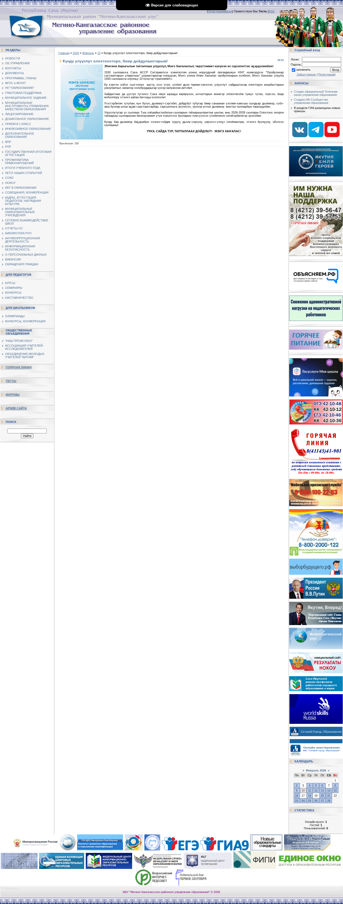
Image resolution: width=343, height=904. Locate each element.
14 (328, 790)
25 (309, 800)
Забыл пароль (306, 74)
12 (316, 790)
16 (296, 795)
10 (98, 53)
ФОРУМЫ (13, 394)
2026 (76, 53)
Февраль (88, 53)
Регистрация (216, 11)
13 (322, 790)
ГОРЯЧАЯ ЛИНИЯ (19, 367)
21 (328, 795)
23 (296, 800)
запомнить (303, 69)
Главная (63, 53)
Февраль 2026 (316, 770)
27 (322, 800)
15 (335, 790)
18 (309, 795)
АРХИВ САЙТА (16, 408)
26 (316, 800)
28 (328, 800)
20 (322, 795)
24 (303, 800)
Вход (229, 11)
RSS (271, 11)
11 (309, 790)
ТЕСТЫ (11, 381)
